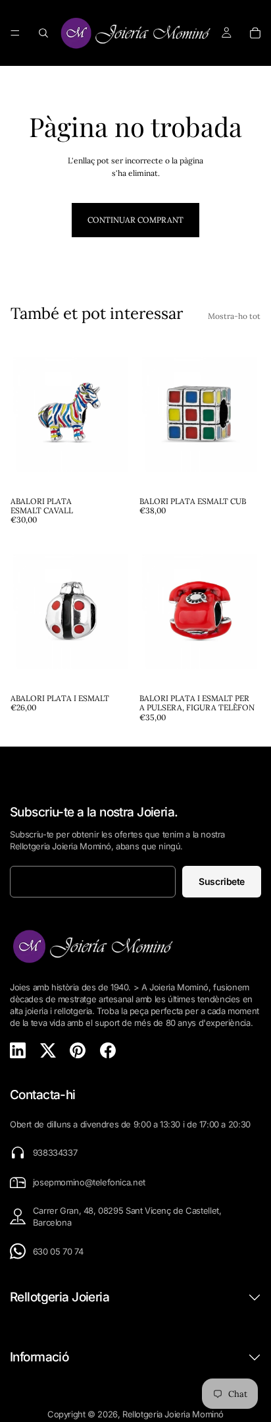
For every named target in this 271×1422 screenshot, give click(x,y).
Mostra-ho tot (234, 316)
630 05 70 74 (58, 1251)
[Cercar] (43, 32)
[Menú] (15, 33)
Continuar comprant (135, 220)
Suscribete (222, 881)
